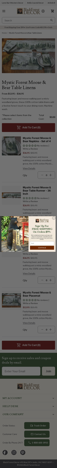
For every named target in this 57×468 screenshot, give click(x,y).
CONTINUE (42, 248)
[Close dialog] (53, 218)
